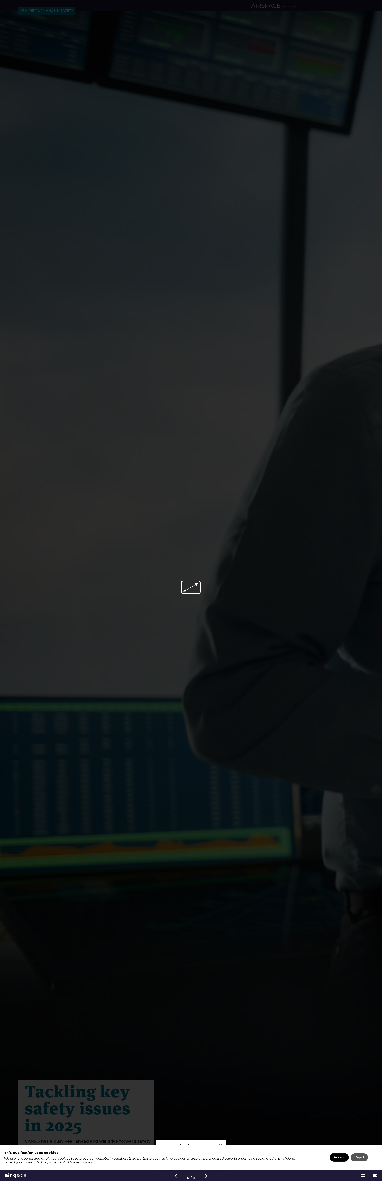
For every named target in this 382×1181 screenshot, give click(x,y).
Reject (359, 1157)
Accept (339, 1157)
